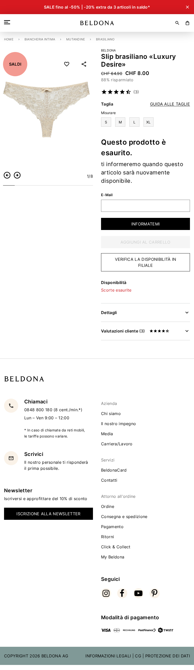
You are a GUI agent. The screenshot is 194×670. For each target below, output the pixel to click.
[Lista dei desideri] (67, 64)
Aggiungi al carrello (145, 242)
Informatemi (145, 223)
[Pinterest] (155, 593)
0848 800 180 (39, 409)
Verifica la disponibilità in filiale (145, 262)
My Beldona (112, 556)
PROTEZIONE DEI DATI (167, 655)
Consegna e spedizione (124, 516)
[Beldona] (97, 22)
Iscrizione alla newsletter (48, 513)
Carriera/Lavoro (117, 443)
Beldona (108, 50)
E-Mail (107, 195)
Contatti (109, 480)
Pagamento (112, 526)
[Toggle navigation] (8, 22)
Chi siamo (111, 413)
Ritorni (107, 536)
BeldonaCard (114, 470)
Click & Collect (116, 546)
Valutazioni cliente (123, 330)
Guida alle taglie (170, 104)
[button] (7, 175)
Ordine (107, 506)
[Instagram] (106, 593)
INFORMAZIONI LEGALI (108, 655)
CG (138, 655)
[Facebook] (122, 593)
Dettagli (109, 312)
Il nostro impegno (118, 423)
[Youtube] (138, 593)
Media (107, 433)
